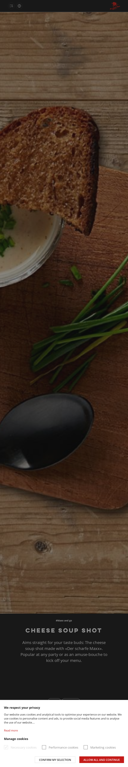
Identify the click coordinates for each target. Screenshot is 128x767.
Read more (11, 730)
